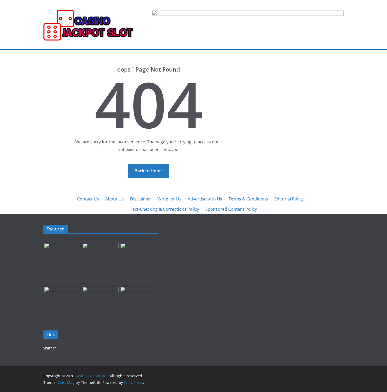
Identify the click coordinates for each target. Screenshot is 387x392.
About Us (114, 199)
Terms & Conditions (248, 199)
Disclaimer (140, 199)
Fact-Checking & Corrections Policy (164, 209)
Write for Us (169, 199)
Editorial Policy (289, 199)
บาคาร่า (50, 347)
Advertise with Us (205, 199)
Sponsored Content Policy (231, 209)
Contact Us (88, 199)
